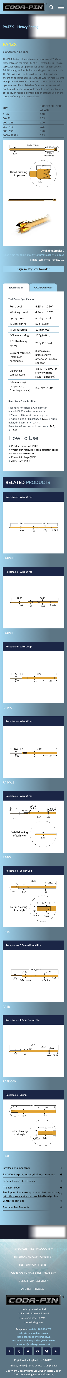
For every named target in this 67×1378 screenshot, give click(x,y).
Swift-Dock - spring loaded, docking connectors (29, 1174)
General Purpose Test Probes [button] (32, 1272)
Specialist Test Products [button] (32, 1248)
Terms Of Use (34, 1365)
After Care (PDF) (20, 460)
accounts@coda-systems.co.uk (33, 1344)
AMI (16, 1374)
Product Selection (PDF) (24, 445)
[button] (61, 7)
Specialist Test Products (16, 1207)
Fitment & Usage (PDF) (23, 457)
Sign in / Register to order (34, 269)
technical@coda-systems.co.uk (34, 1336)
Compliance (50, 1365)
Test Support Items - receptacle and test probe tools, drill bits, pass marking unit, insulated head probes (31, 1194)
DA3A (36, 422)
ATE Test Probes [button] (32, 1288)
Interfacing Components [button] (32, 1256)
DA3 (44, 418)
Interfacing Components (16, 1167)
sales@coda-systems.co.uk (33, 1332)
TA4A (14, 429)
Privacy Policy (18, 1365)
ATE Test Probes (12, 1187)
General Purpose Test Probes (19, 1180)
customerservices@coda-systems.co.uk (33, 1340)
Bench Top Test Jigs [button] (33, 1280)
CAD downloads (43, 287)
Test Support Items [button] (33, 1264)
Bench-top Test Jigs (13, 1200)
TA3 (52, 426)
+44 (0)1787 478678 (40, 1329)
